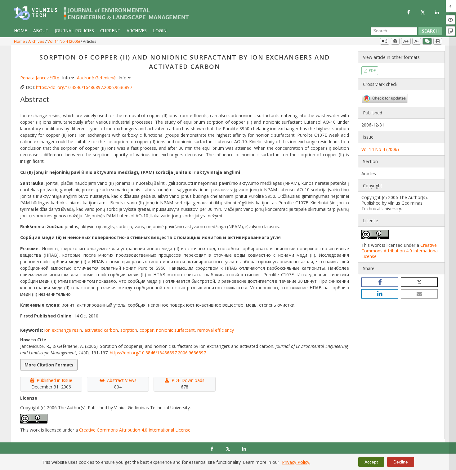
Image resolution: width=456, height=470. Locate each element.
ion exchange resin (63, 330)
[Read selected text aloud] (384, 41)
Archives (137, 30)
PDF (372, 70)
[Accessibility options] (395, 41)
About (40, 30)
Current (110, 30)
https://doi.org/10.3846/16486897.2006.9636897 (84, 87)
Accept (371, 461)
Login (160, 30)
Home (20, 30)
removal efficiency (215, 330)
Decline (400, 461)
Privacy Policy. (296, 462)
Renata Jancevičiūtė (40, 78)
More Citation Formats (49, 365)
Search (430, 31)
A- (416, 41)
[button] (379, 282)
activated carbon (101, 330)
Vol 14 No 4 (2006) (64, 41)
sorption (128, 330)
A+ (406, 41)
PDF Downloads (188, 380)
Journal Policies (74, 30)
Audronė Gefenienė (97, 78)
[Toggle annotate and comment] (427, 41)
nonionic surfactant (175, 330)
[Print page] (437, 41)
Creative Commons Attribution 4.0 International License (134, 430)
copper (147, 330)
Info (66, 78)
